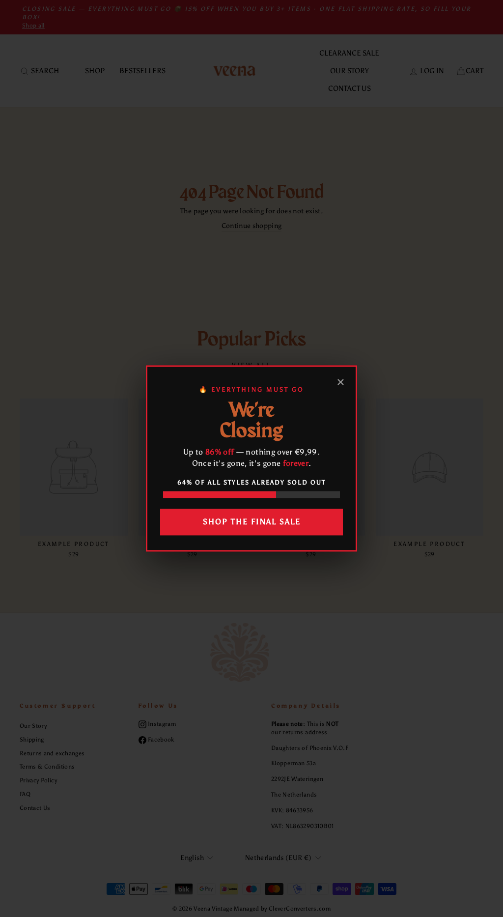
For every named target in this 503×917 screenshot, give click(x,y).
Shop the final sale (252, 521)
